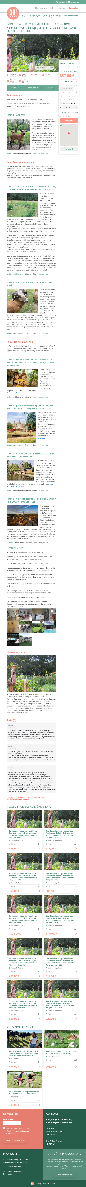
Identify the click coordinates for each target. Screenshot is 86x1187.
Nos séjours (41, 8)
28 (72, 103)
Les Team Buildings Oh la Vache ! (16, 1159)
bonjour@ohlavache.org (69, 2)
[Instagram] (54, 1144)
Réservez (69, 120)
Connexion (73, 8)
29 (74, 103)
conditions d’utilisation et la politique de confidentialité (18, 1131)
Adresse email (8, 1119)
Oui (62, 116)
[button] (69, 134)
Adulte (62, 63)
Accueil (24, 15)
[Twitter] (50, 1144)
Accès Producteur (13, 1167)
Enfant (71, 63)
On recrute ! (7, 1174)
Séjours (29, 15)
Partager (68, 149)
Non (69, 116)
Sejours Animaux (37, 15)
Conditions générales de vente (15, 1162)
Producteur (33, 88)
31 (61, 107)
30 (76, 103)
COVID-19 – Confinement (13, 1171)
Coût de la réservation (68, 71)
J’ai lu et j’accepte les (18, 1131)
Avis (50, 87)
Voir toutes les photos (44, 68)
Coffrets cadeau (57, 8)
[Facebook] (47, 1144)
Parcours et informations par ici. (18, 393)
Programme (15, 88)
